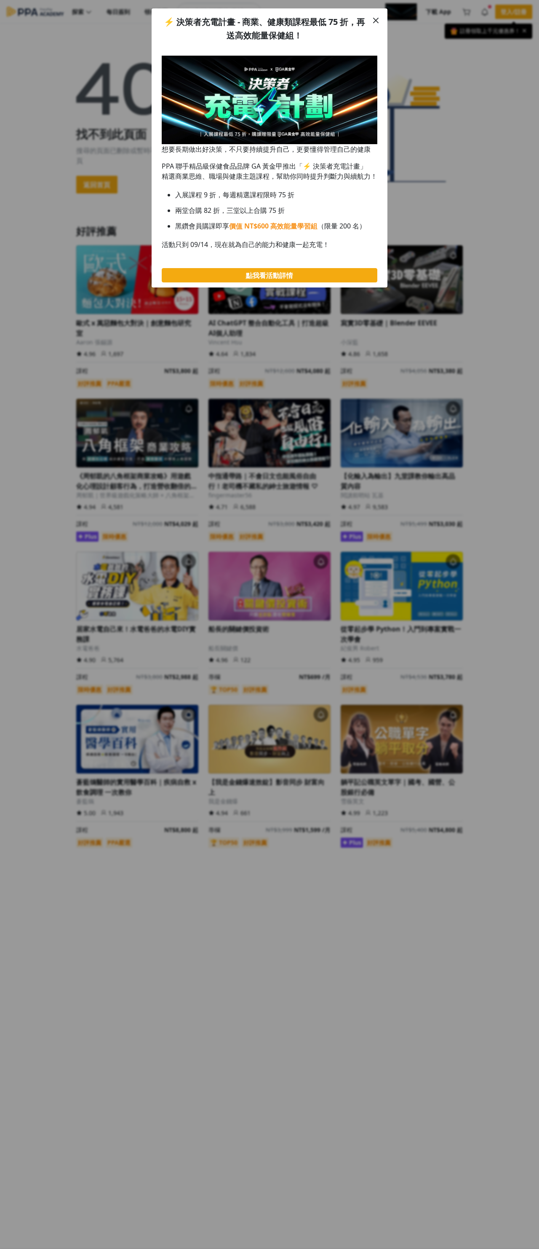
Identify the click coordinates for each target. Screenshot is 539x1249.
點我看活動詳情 (269, 275)
